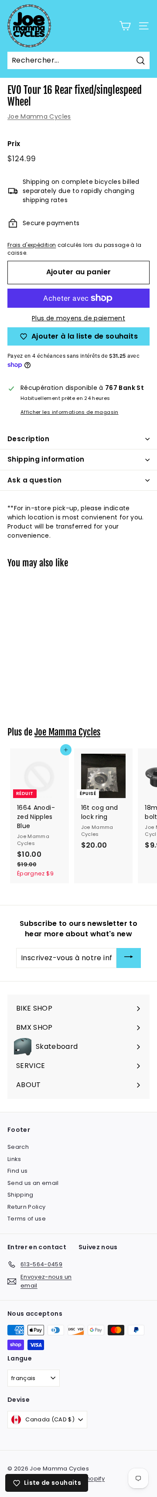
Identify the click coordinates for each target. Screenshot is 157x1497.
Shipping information (46, 459)
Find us (17, 1171)
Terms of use (26, 1218)
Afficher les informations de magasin (69, 412)
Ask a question (34, 480)
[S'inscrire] (128, 958)
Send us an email (33, 1183)
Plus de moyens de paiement (78, 318)
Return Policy (26, 1207)
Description (28, 438)
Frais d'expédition (31, 245)
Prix (13, 143)
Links (14, 1159)
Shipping (20, 1195)
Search (18, 1147)
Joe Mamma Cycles (39, 116)
